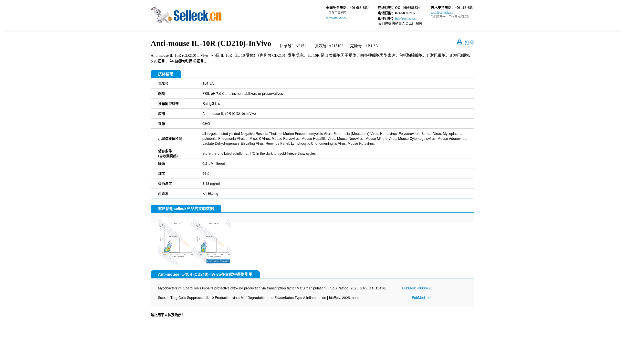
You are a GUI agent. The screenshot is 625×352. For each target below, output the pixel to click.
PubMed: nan (422, 297)
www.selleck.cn (336, 17)
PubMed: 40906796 (417, 288)
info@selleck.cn (406, 18)
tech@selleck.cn (442, 12)
